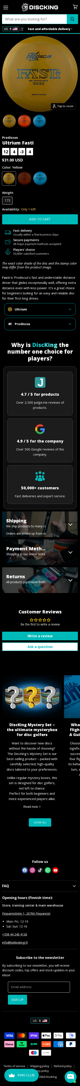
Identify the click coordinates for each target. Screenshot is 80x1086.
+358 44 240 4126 (14, 934)
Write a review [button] (40, 636)
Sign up (17, 1000)
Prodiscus (10, 137)
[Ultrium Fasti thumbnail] (9, 121)
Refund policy (63, 1066)
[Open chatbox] (71, 1077)
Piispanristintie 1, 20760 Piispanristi (26, 913)
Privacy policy (40, 1071)
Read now (31, 806)
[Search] (72, 19)
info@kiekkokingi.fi (15, 942)
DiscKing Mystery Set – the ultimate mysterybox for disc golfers (32, 729)
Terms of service (14, 1066)
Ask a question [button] (40, 646)
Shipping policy (39, 1066)
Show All (40, 822)
